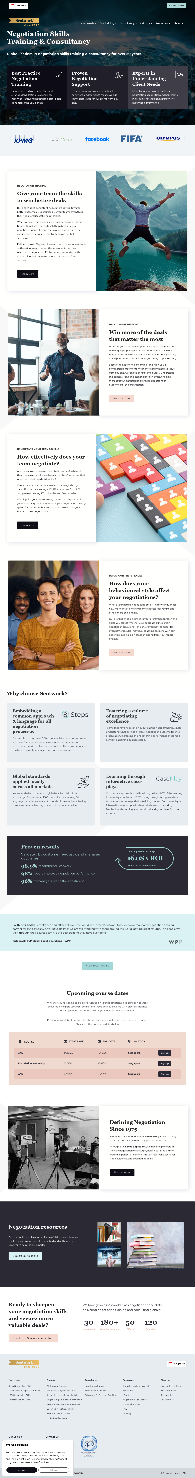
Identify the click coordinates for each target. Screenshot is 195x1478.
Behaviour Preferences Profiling (101, 1395)
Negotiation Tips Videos (135, 1399)
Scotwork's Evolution (171, 1386)
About (177, 23)
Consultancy (127, 23)
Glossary (127, 1413)
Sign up (165, 1053)
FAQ (125, 1409)
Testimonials (167, 1395)
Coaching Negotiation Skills (61, 1409)
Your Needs (87, 23)
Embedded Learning (57, 1418)
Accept (21, 1470)
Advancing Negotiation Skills (61, 1390)
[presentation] (10, 139)
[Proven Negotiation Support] (97, 87)
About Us (165, 1380)
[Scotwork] (24, 1363)
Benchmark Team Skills (96, 1390)
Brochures (128, 1390)
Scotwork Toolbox (132, 1404)
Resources (162, 23)
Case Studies (167, 1399)
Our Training (107, 23)
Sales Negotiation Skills (20, 1386)
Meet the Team (168, 1390)
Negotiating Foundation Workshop (64, 1399)
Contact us (175, 5)
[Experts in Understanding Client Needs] (158, 87)
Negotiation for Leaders (58, 1413)
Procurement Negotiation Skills (24, 1390)
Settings (54, 1470)
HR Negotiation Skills (19, 1399)
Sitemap (79, 1473)
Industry (145, 23)
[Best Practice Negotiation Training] (37, 87)
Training (51, 1380)
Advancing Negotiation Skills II (62, 1395)
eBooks (126, 1395)
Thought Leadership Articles (137, 1386)
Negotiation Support (95, 1386)
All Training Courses (57, 1386)
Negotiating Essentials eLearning (63, 1404)
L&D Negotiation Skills (20, 1395)
